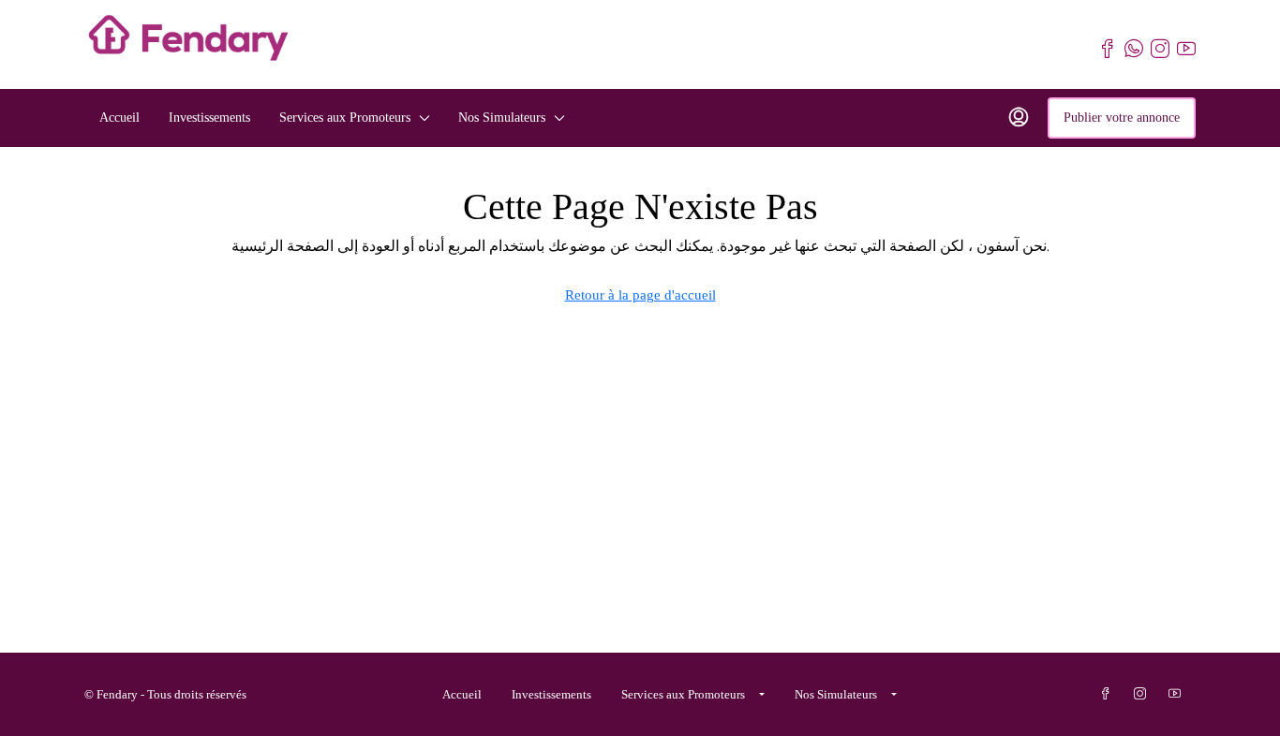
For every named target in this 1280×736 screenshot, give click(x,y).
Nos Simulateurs (501, 117)
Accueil (119, 117)
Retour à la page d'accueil (640, 294)
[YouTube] (1178, 694)
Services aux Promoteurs (344, 117)
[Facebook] (1109, 694)
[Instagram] (1143, 694)
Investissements (209, 117)
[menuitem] (1018, 118)
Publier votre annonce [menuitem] (1122, 117)
